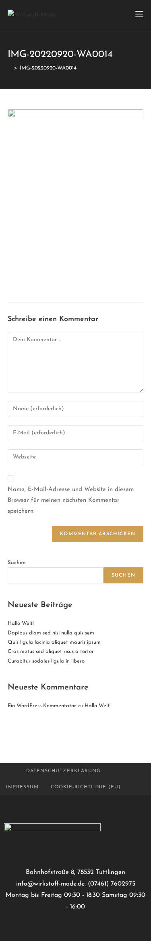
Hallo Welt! (21, 623)
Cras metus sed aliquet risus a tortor (51, 651)
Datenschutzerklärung (63, 771)
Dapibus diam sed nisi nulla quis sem (51, 633)
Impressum (22, 787)
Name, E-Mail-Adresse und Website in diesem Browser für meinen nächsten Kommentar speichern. (71, 500)
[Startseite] (10, 68)
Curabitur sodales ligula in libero (46, 661)
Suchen (17, 562)
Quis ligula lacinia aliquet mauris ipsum (54, 642)
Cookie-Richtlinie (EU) (86, 787)
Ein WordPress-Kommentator (42, 705)
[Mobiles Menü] (139, 15)
